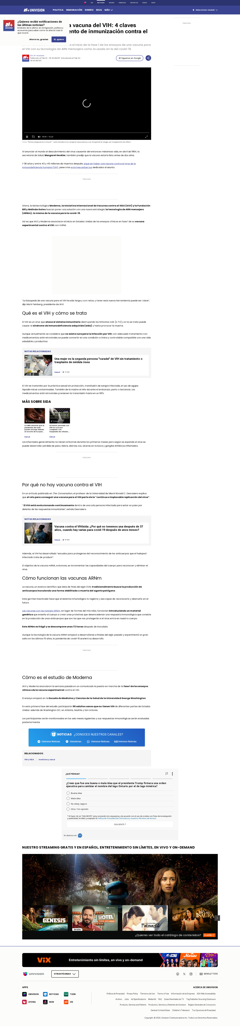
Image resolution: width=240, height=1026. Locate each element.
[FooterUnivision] (33, 973)
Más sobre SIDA (36, 401)
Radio (144, 2)
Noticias (100, 2)
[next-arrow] (217, 918)
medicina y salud (47, 759)
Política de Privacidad (116, 994)
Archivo (119, 999)
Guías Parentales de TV (174, 999)
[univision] (33, 10)
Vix (92, 2)
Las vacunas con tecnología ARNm (41, 610)
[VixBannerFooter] (120, 960)
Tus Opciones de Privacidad (204, 1010)
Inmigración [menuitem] (74, 10)
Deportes (134, 2)
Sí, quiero (59, 39)
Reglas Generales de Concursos (202, 1005)
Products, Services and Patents (133, 1005)
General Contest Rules (160, 1010)
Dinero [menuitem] (89, 10)
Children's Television (181, 1010)
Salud (27, 437)
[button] (87, 103)
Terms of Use (163, 994)
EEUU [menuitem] (99, 10)
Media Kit (152, 999)
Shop (153, 2)
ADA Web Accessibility (206, 994)
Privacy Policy (132, 994)
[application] (86, 103)
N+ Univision (39, 55)
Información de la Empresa (183, 994)
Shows (111, 2)
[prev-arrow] (20, 918)
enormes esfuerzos (81, 167)
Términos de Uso (147, 994)
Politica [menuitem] (58, 10)
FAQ (160, 999)
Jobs (126, 999)
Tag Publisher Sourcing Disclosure (201, 999)
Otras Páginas (62, 973)
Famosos (122, 2)
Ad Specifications (138, 999)
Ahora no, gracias (38, 39)
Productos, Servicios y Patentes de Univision (167, 1005)
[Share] (148, 58)
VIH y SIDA (29, 759)
